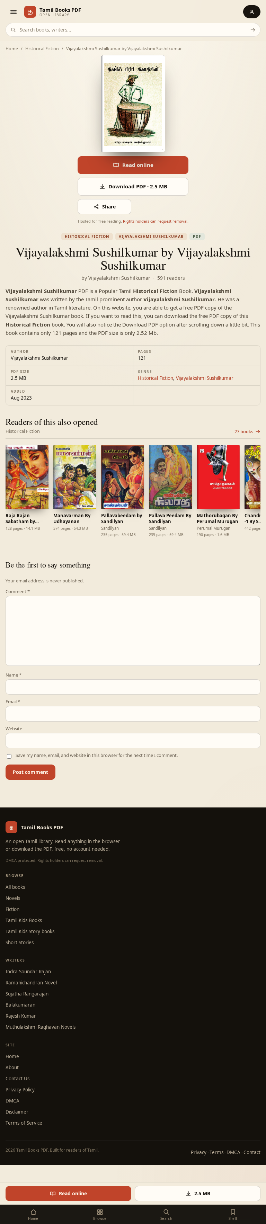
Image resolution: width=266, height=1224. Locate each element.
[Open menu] (13, 11)
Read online (137, 164)
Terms (216, 1152)
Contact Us (17, 1078)
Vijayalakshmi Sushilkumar (151, 236)
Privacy (198, 1152)
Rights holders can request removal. (155, 221)
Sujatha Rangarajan (27, 994)
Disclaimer (17, 1112)
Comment (18, 591)
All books (15, 887)
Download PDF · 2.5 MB (137, 186)
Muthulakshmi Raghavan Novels (41, 1027)
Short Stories (20, 942)
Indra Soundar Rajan (28, 971)
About (12, 1067)
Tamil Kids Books (24, 920)
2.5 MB (202, 1193)
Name (13, 675)
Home (12, 49)
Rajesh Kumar (21, 1016)
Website (14, 728)
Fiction (12, 909)
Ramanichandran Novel (31, 983)
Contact (251, 1152)
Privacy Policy (20, 1090)
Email (13, 701)
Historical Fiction (42, 49)
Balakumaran (20, 1005)
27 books (243, 431)
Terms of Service (24, 1123)
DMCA (12, 1101)
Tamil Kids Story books (30, 931)
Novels (13, 898)
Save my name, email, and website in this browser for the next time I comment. (97, 755)
